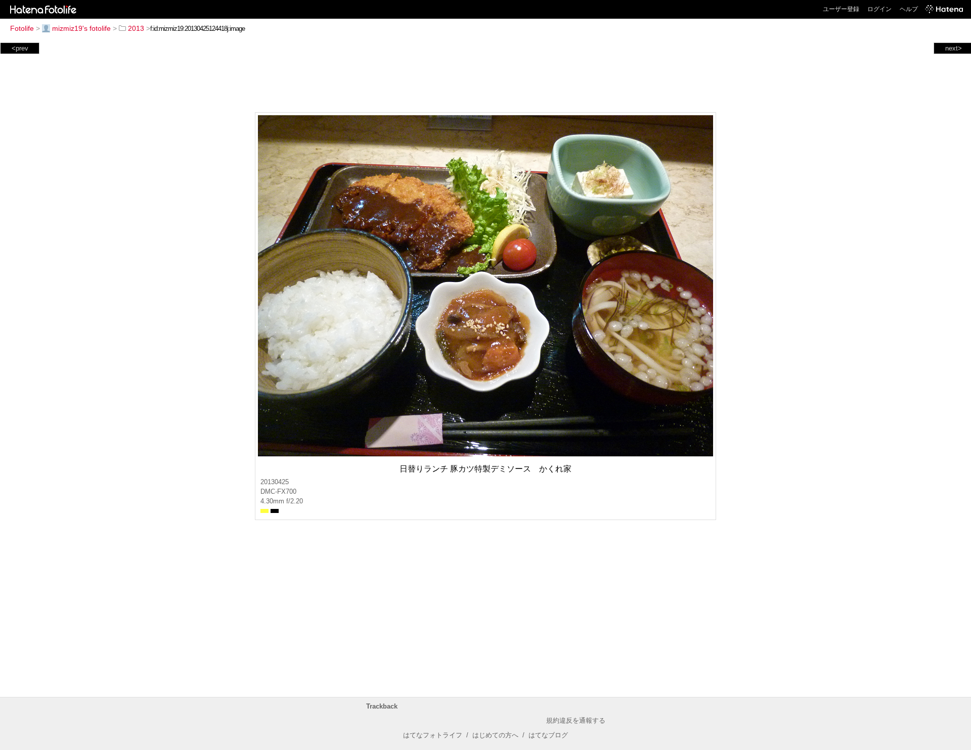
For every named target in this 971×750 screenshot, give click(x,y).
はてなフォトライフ (432, 735)
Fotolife (22, 28)
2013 (136, 28)
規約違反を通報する (575, 720)
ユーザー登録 (841, 9)
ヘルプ (909, 9)
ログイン (879, 9)
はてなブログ (548, 735)
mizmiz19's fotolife (81, 28)
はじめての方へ (495, 735)
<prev (20, 48)
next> (953, 48)
